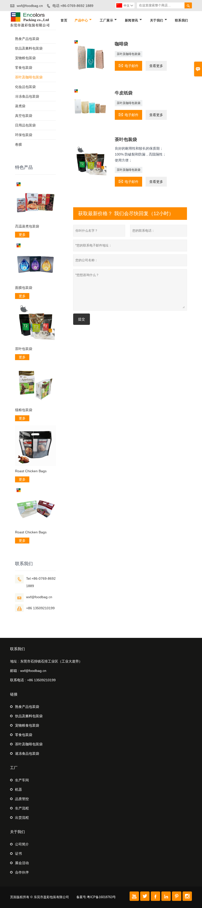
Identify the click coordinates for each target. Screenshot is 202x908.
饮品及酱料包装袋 (29, 48)
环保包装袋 (23, 135)
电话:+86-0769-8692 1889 (72, 6)
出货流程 (22, 818)
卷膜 (18, 144)
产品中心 (81, 20)
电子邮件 (128, 65)
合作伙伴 (22, 872)
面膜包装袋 (23, 288)
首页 (64, 20)
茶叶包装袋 (23, 349)
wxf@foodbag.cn (30, 6)
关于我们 (156, 20)
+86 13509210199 (40, 608)
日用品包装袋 (25, 125)
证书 (18, 854)
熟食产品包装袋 (27, 39)
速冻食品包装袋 (27, 753)
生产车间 (22, 780)
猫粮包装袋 (23, 410)
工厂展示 (106, 20)
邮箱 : (14, 671)
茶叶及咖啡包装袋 (128, 54)
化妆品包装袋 (25, 87)
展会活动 (22, 863)
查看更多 (156, 66)
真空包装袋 (23, 116)
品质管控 (22, 799)
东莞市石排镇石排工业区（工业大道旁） (51, 661)
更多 (22, 235)
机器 (18, 789)
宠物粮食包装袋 (27, 725)
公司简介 (22, 844)
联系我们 (181, 20)
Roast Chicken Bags (31, 471)
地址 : (14, 661)
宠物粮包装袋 (25, 58)
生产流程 (22, 808)
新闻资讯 (131, 20)
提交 (81, 319)
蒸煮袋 (20, 106)
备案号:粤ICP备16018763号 (96, 897)
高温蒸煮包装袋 (27, 226)
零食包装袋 (23, 68)
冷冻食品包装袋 (27, 96)
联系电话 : (18, 680)
